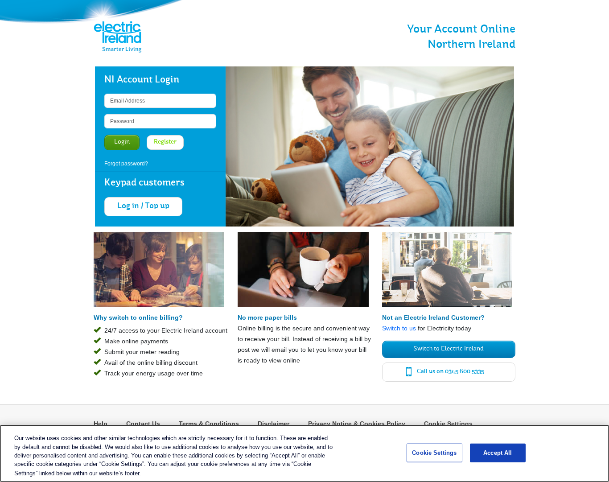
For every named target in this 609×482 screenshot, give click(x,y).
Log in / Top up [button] (143, 206)
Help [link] (100, 423)
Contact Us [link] (143, 423)
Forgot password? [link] (126, 164)
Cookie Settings (448, 423)
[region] (304, 453)
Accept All (497, 452)
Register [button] (165, 142)
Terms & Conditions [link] (209, 423)
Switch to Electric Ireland (448, 349)
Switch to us (399, 328)
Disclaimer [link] (273, 423)
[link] (110, 37)
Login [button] (122, 142)
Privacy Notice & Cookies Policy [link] (356, 423)
